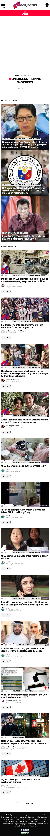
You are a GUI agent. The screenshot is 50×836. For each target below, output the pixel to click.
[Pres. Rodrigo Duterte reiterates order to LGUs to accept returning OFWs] (25, 219)
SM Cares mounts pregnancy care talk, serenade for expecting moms (22, 326)
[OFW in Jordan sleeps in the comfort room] (25, 450)
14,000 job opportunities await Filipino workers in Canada (21, 780)
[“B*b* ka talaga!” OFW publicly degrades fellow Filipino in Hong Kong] (25, 494)
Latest (25, 14)
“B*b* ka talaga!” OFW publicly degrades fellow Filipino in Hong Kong (23, 511)
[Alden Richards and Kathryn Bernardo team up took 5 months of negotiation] (25, 404)
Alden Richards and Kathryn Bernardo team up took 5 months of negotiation (24, 421)
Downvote (7, 291)
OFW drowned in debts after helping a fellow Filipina (24, 557)
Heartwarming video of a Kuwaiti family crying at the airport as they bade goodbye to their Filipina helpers (24, 374)
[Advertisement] (25, 40)
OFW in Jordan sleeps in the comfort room (23, 465)
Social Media (34, 139)
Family (15, 321)
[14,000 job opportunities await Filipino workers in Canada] (25, 768)
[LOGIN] (47, 5)
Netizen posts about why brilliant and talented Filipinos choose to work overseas (23, 742)
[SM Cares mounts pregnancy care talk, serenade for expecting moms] (25, 310)
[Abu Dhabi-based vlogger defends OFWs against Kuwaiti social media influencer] (25, 633)
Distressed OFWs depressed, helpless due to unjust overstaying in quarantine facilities (24, 280)
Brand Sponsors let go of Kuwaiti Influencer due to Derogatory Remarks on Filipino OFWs (24, 603)
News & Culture (10, 139)
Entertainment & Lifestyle (24, 416)
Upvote (3, 291)
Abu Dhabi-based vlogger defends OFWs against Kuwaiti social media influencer (23, 649)
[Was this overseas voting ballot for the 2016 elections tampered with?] (25, 679)
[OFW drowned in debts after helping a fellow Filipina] (25, 541)
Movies (40, 416)
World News (34, 776)
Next (28, 803)
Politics (23, 139)
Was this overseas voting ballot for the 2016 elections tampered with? (24, 696)
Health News (25, 321)
